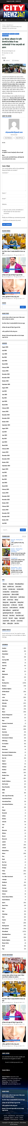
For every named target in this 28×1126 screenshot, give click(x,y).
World (4, 586)
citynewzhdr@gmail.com (9, 51)
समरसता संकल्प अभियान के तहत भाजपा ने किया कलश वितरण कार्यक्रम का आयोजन (13, 318)
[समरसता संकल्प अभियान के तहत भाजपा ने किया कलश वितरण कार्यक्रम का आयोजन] (14, 965)
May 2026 (4, 357)
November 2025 (6, 377)
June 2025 (4, 394)
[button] (1, 20)
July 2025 (4, 391)
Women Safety (5, 943)
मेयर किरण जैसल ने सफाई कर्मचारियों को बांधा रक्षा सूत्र (13, 252)
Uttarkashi (4, 937)
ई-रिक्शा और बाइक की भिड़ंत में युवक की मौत (12, 275)
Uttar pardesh (5, 928)
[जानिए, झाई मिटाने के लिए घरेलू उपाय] (14, 287)
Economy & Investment (7, 723)
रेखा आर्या (11, 618)
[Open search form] (25, 20)
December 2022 (6, 496)
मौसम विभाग (11, 615)
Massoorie (4, 830)
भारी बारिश (21, 607)
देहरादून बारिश (13, 602)
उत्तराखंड (5, 589)
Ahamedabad (5, 654)
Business (5, 584)
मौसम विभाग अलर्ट (19, 615)
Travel (17, 550)
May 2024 (4, 438)
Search (4, 303)
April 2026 (4, 360)
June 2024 (4, 435)
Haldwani (4, 764)
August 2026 (5, 347)
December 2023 (6, 455)
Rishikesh (4, 882)
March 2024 (5, 445)
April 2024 (4, 442)
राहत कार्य (5, 618)
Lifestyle (4, 821)
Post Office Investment (7, 876)
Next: (13, 157)
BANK (3, 671)
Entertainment (5, 735)
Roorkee (4, 885)
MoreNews (23, 1122)
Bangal (3, 668)
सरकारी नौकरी (6, 621)
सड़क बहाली (21, 618)
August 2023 (5, 469)
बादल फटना (5, 607)
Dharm (12, 245)
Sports (3, 902)
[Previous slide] (23, 536)
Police (3, 871)
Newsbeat (11, 584)
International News (6, 801)
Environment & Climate (7, 738)
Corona (3, 694)
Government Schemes (7, 755)
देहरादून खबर (5, 602)
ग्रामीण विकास (22, 597)
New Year (4, 862)
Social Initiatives (6, 899)
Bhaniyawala (5, 674)
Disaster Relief (5, 717)
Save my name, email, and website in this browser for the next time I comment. (13, 211)
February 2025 (5, 408)
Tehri (3, 917)
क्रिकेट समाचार (13, 597)
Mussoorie (4, 839)
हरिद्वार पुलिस (10, 623)
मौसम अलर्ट (5, 615)
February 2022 (5, 506)
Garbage (4, 746)
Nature (3, 853)
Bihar (3, 680)
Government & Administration (9, 752)
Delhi (3, 709)
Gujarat (4, 761)
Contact (21, 1119)
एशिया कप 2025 (15, 594)
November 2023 (6, 459)
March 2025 (5, 405)
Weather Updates (6, 940)
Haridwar (12, 33)
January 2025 (5, 411)
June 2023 (4, 476)
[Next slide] (25, 536)
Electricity (4, 732)
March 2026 (5, 364)
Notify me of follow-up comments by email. (13, 217)
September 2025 (6, 384)
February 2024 (5, 449)
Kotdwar (4, 819)
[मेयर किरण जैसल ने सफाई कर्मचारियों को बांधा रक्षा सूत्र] (14, 241)
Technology (4, 914)
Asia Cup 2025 (5, 660)
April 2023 (4, 482)
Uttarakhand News (19, 584)
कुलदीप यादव (5, 597)
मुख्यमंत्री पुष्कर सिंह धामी (8, 613)
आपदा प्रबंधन (18, 586)
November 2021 (5, 516)
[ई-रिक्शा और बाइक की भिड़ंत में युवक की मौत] (14, 265)
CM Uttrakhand (5, 691)
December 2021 (5, 513)
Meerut (4, 836)
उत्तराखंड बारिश (20, 589)
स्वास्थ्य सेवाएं (19, 621)
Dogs (3, 720)
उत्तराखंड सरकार (6, 594)
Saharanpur (4, 891)
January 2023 (5, 493)
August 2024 (5, 428)
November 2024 (6, 418)
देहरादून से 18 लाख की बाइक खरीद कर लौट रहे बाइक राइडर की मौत (6, 552)
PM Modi (4, 868)
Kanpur (3, 810)
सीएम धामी (13, 621)
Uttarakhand (5, 35)
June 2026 (4, 354)
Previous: (12, 151)
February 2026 (5, 367)
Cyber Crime (5, 700)
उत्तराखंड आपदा (11, 589)
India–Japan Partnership (7, 795)
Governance (5, 749)
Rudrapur (4, 888)
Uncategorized (14, 558)
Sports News (5, 905)
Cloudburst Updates (6, 689)
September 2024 (6, 425)
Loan (3, 824)
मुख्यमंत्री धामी (16, 610)
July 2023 (4, 472)
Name (4, 193)
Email (4, 198)
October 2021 (5, 520)
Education (4, 726)
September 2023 (6, 465)
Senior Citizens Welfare (7, 897)
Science (4, 894)
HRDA (3, 790)
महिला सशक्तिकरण (7, 610)
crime (3, 697)
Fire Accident (5, 743)
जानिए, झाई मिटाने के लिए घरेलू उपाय (10, 297)
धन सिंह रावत (14, 605)
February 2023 (5, 489)
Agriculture (4, 651)
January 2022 (5, 510)
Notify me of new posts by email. (12, 220)
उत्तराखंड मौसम (6, 592)
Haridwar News (5, 775)
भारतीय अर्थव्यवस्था (14, 607)
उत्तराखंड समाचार (14, 592)
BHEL (3, 677)
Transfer (4, 920)
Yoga (3, 949)
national (4, 847)
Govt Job (4, 758)
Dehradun (13, 550)
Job (3, 807)
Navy (3, 856)
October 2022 (5, 503)
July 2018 (4, 523)
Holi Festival (5, 784)
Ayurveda (6, 292)
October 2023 (5, 462)
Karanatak (4, 813)
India (3, 793)
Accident (5, 269)
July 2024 (4, 432)
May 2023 (4, 479)
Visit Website (8, 138)
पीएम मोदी (21, 605)
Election (4, 729)
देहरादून (16, 600)
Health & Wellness (6, 781)
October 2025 (5, 381)
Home (5, 1115)
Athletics (4, 662)
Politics (17, 33)
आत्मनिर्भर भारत (10, 586)
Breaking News (6, 33)
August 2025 (5, 388)
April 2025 (4, 401)
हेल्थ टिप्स (17, 623)
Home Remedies (6, 787)
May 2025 (4, 398)
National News (5, 850)
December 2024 (6, 415)
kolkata (4, 816)
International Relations (7, 804)
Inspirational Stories (7, 798)
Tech (3, 911)
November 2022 (6, 499)
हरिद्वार (4, 623)
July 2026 (4, 350)
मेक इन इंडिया (18, 613)
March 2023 (5, 486)
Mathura (4, 833)
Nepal (3, 859)
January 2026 (5, 371)
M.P (3, 827)
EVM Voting (4, 740)
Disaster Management (7, 714)
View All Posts (19, 138)
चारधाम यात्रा (10, 600)
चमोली (4, 600)
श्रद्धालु (15, 618)
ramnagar (4, 879)
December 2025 (6, 374)
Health (18, 292)
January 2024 (5, 452)
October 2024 (5, 421)
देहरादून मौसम (20, 602)
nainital (4, 842)
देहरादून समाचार (6, 605)
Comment (5, 173)
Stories (4, 908)
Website (4, 204)
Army (3, 657)
